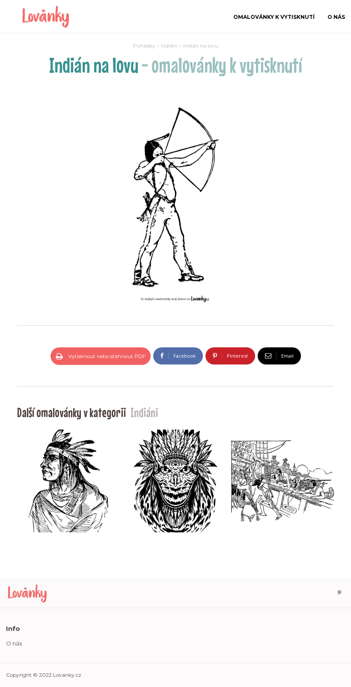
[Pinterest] (339, 593)
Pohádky (144, 45)
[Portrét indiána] (68, 481)
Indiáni (169, 45)
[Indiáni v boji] (282, 481)
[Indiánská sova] (175, 481)
